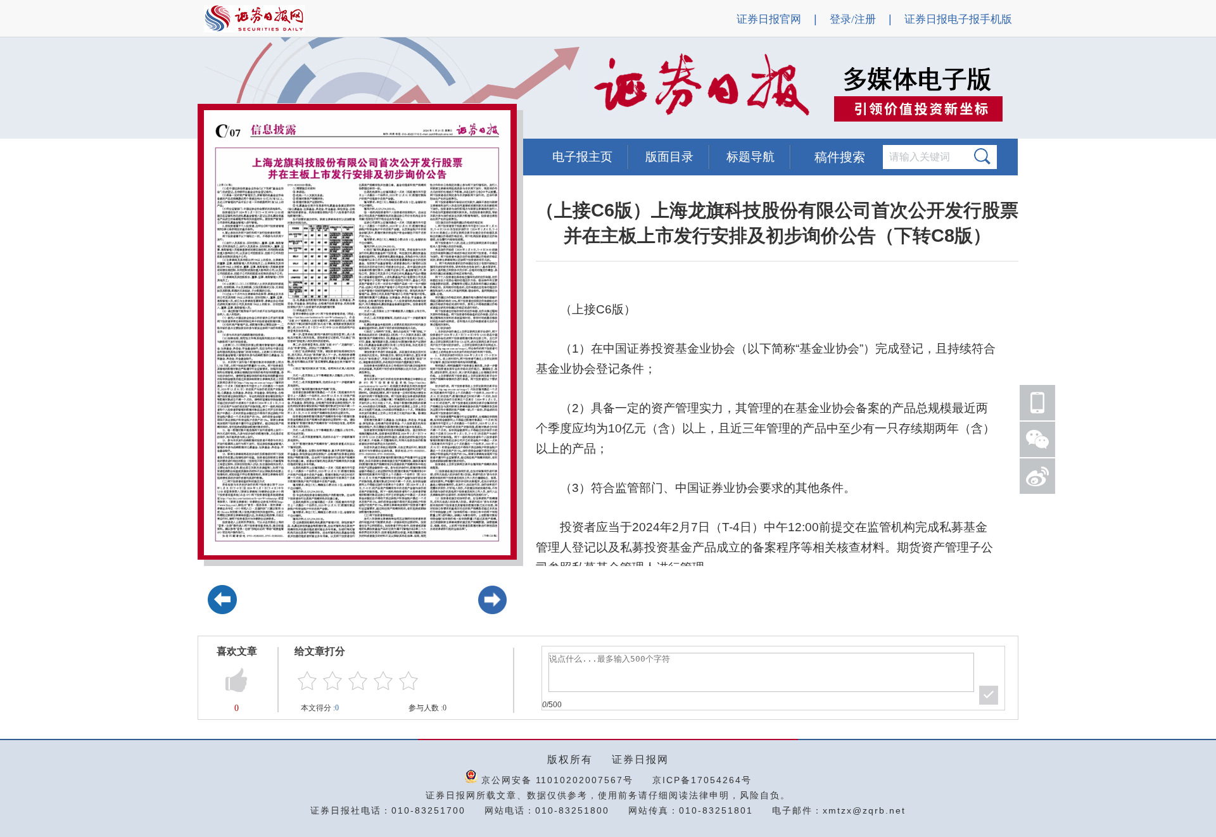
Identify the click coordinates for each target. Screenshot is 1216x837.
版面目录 (669, 156)
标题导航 (750, 156)
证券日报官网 (769, 19)
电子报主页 (582, 156)
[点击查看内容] (214, 88)
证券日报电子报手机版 (958, 19)
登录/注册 (853, 19)
